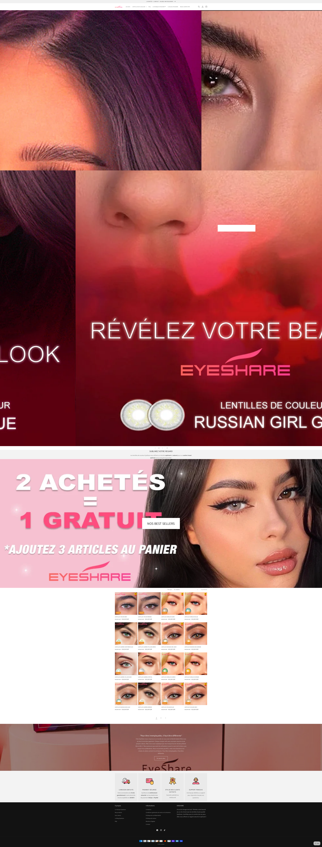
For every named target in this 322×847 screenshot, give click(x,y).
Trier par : (169, 589)
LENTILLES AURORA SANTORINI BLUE (124, 647)
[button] (139, 6)
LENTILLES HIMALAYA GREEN (168, 677)
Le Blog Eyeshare (119, 818)
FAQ (116, 821)
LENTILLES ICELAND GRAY (191, 707)
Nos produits (118, 812)
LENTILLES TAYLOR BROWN (144, 617)
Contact (148, 824)
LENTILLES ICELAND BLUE (167, 707)
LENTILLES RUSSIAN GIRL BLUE (122, 707)
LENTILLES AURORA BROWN (145, 707)
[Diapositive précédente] (155, 448)
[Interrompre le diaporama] (167, 448)
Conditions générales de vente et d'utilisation (158, 812)
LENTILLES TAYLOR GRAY (121, 617)
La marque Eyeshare (120, 809)
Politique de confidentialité (153, 815)
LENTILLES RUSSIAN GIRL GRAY (169, 647)
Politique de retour (151, 818)
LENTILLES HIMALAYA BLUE (191, 617)
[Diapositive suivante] (162, 448)
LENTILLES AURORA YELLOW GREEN (147, 647)
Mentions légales (150, 821)
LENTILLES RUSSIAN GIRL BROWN (193, 647)
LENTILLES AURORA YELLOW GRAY (123, 677)
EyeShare (163, 844)
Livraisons (148, 809)
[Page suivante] (165, 718)
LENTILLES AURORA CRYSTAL (145, 677)
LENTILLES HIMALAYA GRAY (168, 617)
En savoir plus (161, 758)
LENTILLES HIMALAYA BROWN (192, 677)
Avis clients (118, 815)
